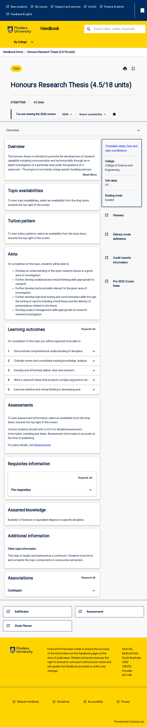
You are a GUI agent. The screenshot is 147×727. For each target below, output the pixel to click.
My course (41, 6)
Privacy (125, 701)
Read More (90, 175)
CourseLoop (136, 721)
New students (19, 6)
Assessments (42, 445)
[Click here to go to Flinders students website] (19, 30)
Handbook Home (13, 51)
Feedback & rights (21, 14)
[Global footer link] (21, 651)
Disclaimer (63, 701)
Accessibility (95, 701)
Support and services (68, 6)
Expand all (88, 328)
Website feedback (28, 701)
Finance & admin (114, 6)
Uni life (92, 6)
